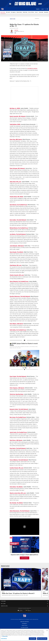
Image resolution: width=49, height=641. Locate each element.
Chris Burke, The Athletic (16, 486)
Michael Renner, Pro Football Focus (19, 228)
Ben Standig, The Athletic (16, 502)
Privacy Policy (24, 625)
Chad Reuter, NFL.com (15, 265)
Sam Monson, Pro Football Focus (18, 204)
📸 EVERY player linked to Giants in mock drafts (24, 344)
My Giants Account (24, 627)
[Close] (47, 630)
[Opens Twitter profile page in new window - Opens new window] (15, 33)
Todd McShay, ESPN (15, 124)
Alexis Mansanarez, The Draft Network (19, 510)
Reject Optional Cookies (42, 638)
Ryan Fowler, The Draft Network (18, 376)
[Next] (29, 367)
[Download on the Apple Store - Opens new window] (20, 610)
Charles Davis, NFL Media (16, 196)
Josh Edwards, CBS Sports (17, 245)
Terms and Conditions (24, 621)
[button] (24, 526)
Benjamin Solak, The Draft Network (19, 409)
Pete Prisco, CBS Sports (16, 440)
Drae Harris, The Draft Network (18, 448)
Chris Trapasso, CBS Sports (17, 388)
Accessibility (24, 623)
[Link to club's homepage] (2, 8)
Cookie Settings (4, 638)
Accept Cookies (32, 638)
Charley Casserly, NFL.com (17, 275)
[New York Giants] (24, 616)
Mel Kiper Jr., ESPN (15, 108)
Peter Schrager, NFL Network (17, 168)
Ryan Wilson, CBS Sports (16, 323)
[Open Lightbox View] (24, 361)
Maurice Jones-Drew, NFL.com (18, 493)
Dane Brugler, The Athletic (16, 252)
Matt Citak (16, 30)
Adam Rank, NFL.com (15, 181)
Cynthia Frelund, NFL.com (16, 468)
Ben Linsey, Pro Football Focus (18, 417)
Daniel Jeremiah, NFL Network (18, 116)
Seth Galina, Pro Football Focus (18, 330)
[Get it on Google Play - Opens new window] (28, 610)
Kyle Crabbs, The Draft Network (18, 220)
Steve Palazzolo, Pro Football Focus (19, 281)
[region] (24, 635)
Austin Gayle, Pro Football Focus (18, 432)
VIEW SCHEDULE (24, 557)
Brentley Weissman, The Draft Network (20, 296)
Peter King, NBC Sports (16, 139)
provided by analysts (32, 68)
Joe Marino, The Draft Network (18, 234)
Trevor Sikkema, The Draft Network (19, 460)
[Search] (45, 9)
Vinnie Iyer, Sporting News (16, 394)
